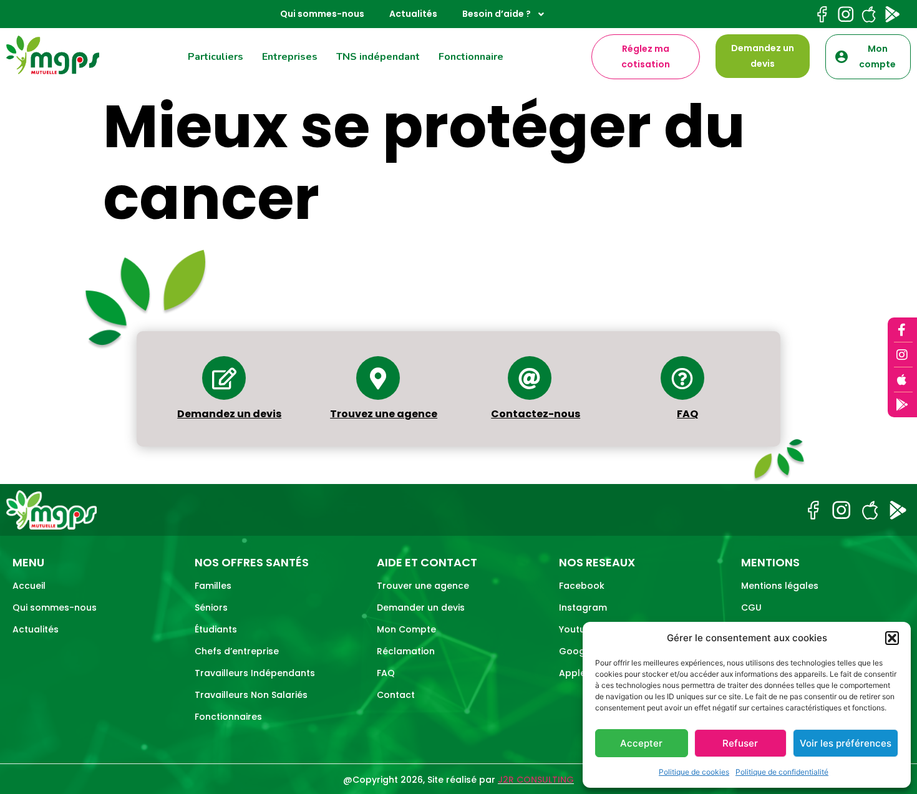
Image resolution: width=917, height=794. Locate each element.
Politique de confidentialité (781, 772)
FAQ (687, 414)
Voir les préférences (845, 743)
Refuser (740, 743)
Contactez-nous (535, 414)
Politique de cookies (694, 772)
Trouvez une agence (383, 414)
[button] (892, 638)
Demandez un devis (229, 414)
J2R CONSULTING (536, 779)
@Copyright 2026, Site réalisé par (420, 779)
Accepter (641, 743)
